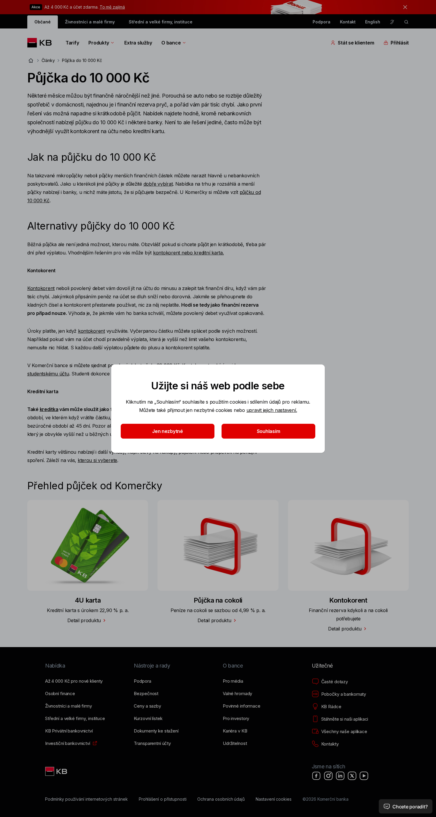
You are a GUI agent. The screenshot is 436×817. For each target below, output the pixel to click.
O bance (171, 43)
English (372, 21)
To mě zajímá (112, 6)
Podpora (321, 21)
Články (48, 60)
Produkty (98, 43)
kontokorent (91, 331)
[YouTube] (364, 776)
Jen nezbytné (167, 431)
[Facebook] (316, 776)
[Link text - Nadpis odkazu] (56, 771)
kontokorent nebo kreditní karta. (188, 253)
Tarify (72, 43)
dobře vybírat (158, 184)
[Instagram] (328, 776)
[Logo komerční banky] (41, 42)
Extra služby (138, 43)
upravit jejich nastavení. (271, 410)
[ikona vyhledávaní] (406, 22)
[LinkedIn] (340, 776)
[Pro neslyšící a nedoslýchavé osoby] (392, 22)
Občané (42, 21)
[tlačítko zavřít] (404, 7)
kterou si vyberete (97, 460)
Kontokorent (41, 288)
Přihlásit (400, 43)
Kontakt (348, 21)
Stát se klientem (356, 43)
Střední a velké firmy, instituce (160, 21)
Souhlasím (268, 431)
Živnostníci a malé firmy (90, 21)
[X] (352, 776)
